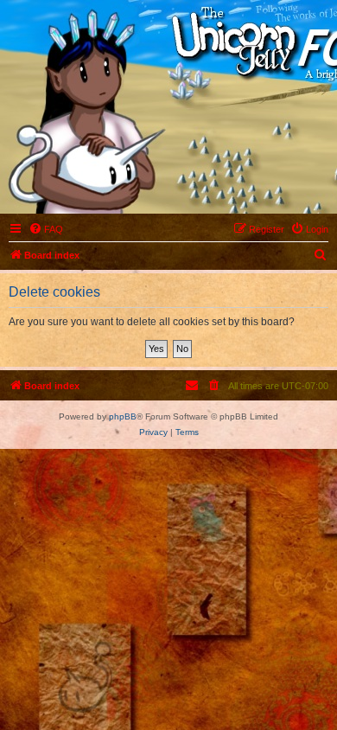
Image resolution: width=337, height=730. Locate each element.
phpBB (123, 416)
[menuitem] (46, 229)
